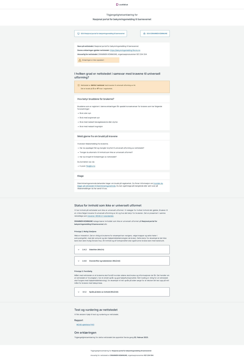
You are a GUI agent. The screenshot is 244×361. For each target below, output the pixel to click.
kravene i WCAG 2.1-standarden (101, 216)
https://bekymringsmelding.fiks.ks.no (125, 50)
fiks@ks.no (90, 166)
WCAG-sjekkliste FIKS (85, 325)
